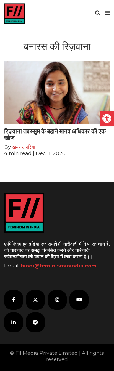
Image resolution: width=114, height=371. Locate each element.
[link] (107, 118)
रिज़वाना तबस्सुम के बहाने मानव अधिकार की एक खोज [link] (55, 134)
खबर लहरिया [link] (23, 147)
